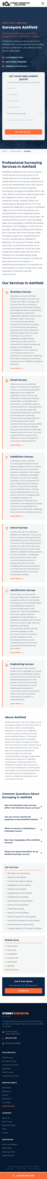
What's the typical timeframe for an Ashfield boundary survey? (21, 853)
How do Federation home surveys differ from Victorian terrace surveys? (22, 806)
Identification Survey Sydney (20, 901)
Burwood (11, 950)
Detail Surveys (18, 380)
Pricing (5, 1133)
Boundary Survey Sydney (18, 873)
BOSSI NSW (7, 1148)
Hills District (6, 1099)
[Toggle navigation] (42, 3)
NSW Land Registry (10, 1144)
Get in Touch (7, 1122)
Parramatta (6, 1088)
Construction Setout (10, 1065)
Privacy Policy (21, 1169)
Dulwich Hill (12, 958)
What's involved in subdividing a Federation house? (20, 829)
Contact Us (23, 991)
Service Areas (15, 151)
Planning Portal (8, 1152)
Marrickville (12, 946)
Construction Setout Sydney (19, 881)
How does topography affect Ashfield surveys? (22, 841)
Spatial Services (8, 1155)
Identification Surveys (23, 590)
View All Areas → (13, 970)
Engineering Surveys (22, 664)
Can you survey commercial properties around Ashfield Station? (21, 818)
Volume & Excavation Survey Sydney (23, 921)
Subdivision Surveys (21, 456)
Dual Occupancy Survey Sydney (21, 917)
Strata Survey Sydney (16, 889)
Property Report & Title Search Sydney (24, 928)
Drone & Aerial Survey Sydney (20, 924)
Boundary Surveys (20, 292)
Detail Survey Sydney (16, 877)
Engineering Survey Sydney (19, 893)
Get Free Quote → (23, 132)
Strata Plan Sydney (15, 909)
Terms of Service (34, 1169)
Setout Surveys (19, 527)
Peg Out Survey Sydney (18, 913)
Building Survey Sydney (18, 897)
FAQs (4, 1129)
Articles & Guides (8, 1125)
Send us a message (13, 1043)
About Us (6, 1118)
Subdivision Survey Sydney (19, 885)
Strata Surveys (7, 1072)
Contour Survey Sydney (18, 905)
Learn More (15, 368)
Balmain (11, 966)
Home (4, 151)
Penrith (5, 1095)
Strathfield (12, 954)
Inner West (6, 1102)
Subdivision (6, 1069)
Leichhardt (12, 962)
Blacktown (6, 1091)
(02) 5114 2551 (11, 1038)
